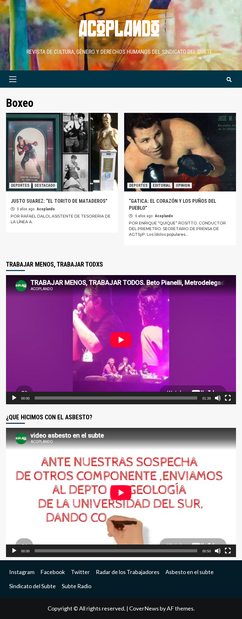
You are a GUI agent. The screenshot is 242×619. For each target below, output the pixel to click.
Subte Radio (76, 586)
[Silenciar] (218, 398)
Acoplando (46, 209)
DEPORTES (20, 185)
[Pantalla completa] (228, 398)
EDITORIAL (161, 185)
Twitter (80, 571)
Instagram (21, 571)
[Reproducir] (14, 398)
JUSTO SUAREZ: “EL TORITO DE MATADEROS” (59, 201)
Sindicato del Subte (32, 586)
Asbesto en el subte (189, 571)
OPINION (183, 185)
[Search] (229, 80)
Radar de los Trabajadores (127, 571)
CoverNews (144, 608)
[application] (121, 339)
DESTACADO (45, 185)
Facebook (52, 571)
